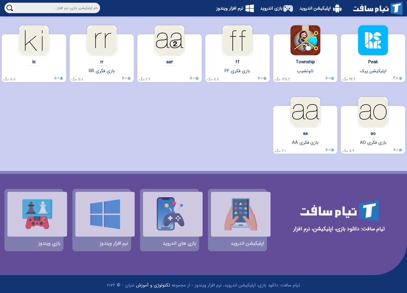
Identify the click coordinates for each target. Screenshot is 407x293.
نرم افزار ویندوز (229, 8)
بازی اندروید (271, 8)
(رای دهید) (399, 93)
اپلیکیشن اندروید (315, 8)
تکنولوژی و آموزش (153, 285)
